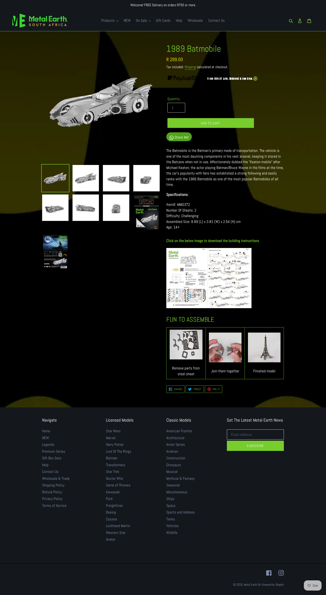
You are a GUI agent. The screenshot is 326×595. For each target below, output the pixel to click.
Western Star (116, 532)
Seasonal (173, 485)
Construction (175, 458)
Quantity (173, 98)
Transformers (115, 464)
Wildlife (171, 532)
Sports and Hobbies (180, 512)
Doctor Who (114, 478)
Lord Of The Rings (118, 451)
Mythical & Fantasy (180, 478)
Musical (172, 471)
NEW (45, 437)
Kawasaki (113, 492)
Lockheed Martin (118, 525)
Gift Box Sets (51, 458)
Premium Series (53, 451)
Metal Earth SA (252, 585)
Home (46, 430)
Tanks (170, 519)
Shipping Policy (53, 485)
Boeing (111, 512)
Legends (48, 444)
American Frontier (179, 430)
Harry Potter (115, 444)
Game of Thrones (118, 485)
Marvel (111, 437)
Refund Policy (52, 492)
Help (45, 464)
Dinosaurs (173, 464)
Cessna (111, 519)
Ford (109, 498)
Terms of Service (54, 505)
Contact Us (50, 471)
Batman (111, 458)
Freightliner (114, 505)
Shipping (190, 67)
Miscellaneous (176, 492)
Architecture (175, 437)
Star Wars (113, 430)
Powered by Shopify (273, 585)
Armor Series (175, 444)
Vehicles (172, 525)
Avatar (110, 539)
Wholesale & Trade (56, 478)
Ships (170, 498)
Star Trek (112, 471)
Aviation (172, 451)
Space (170, 505)
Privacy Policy (52, 498)
